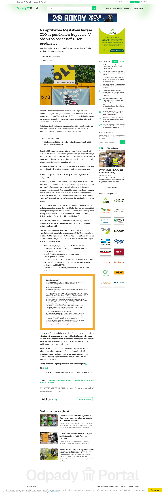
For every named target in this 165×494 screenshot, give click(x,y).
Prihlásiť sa (144, 2)
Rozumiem (155, 490)
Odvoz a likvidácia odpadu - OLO (78, 380)
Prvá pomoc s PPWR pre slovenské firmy (111, 171)
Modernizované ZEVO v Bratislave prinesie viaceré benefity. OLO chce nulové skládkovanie (67, 143)
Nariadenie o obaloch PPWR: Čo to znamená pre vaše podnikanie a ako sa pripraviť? (113, 119)
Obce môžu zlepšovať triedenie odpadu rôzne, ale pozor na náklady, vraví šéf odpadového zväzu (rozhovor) (113, 93)
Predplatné (134, 2)
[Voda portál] (40, 2)
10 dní (115, 61)
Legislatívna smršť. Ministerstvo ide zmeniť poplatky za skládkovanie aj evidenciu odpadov (113, 79)
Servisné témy (47, 56)
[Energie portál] (24, 2)
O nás (120, 2)
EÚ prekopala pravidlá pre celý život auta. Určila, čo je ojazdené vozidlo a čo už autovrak (113, 106)
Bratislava (51, 380)
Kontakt (126, 2)
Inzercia (115, 2)
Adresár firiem (138, 8)
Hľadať (94, 8)
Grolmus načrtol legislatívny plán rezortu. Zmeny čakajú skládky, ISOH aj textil (114, 73)
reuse (42, 383)
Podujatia (108, 8)
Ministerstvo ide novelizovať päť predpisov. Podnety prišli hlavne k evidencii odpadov (113, 100)
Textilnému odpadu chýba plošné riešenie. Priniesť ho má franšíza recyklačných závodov (113, 113)
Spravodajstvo (117, 8)
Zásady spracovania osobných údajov (107, 486)
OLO (46, 368)
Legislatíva (127, 8)
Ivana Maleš (60, 380)
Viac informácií (56, 491)
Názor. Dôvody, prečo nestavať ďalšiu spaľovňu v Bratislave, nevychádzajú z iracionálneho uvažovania (114, 125)
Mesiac (122, 61)
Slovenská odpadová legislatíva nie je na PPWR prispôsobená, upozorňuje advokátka (114, 85)
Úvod (27, 8)
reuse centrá (49, 383)
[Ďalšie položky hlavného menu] (146, 8)
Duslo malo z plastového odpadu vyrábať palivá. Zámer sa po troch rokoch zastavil (113, 66)
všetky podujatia (112, 187)
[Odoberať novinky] (122, 142)
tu (86, 364)
